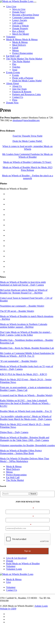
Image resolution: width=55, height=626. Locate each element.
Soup (14, 69)
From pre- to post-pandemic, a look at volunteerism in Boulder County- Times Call (26, 388)
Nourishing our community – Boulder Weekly (22, 306)
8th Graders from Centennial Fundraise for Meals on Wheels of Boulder (27, 155)
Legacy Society (19, 20)
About (9, 83)
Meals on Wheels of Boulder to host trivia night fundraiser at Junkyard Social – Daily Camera (23, 283)
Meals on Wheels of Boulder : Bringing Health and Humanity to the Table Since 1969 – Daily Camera (24, 438)
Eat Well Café (13, 56)
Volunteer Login (14, 569)
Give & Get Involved (16, 558)
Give (8, 6)
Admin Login (41, 606)
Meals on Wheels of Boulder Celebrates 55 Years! (27, 162)
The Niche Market (15, 58)
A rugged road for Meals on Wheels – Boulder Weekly (26, 395)
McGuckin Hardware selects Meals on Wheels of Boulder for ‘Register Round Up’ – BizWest (23, 291)
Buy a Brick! (18, 31)
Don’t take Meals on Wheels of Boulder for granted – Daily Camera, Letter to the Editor (25, 333)
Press (14, 100)
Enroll (15, 47)
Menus (15, 50)
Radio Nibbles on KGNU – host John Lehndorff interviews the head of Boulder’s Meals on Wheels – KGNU (25, 403)
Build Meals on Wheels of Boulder (23, 563)
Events (9, 72)
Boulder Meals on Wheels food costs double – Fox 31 (26, 411)
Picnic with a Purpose (22, 78)
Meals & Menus (14, 39)
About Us (17, 86)
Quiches (16, 67)
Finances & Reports (21, 91)
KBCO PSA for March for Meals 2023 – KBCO (23, 374)
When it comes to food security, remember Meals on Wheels (27, 147)
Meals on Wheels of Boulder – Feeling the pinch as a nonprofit (27, 177)
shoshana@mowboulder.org (26, 120)
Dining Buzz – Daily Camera (14, 432)
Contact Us (17, 97)
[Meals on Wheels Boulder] (17, 1)
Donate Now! (19, 12)
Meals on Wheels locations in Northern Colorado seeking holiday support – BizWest (23, 325)
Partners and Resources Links (26, 94)
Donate (9, 560)
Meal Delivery (19, 45)
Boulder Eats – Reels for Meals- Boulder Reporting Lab (27, 348)
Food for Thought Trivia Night (27, 136)
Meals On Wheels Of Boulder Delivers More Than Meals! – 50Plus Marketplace (24, 460)
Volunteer (10, 36)
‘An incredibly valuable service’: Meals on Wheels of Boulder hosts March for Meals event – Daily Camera (26, 417)
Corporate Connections (23, 17)
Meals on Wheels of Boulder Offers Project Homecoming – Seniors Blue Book (21, 452)
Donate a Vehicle (20, 25)
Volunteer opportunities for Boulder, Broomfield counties (27, 445)
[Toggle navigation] (35, 2)
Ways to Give (18, 9)
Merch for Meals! (20, 34)
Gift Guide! (17, 23)
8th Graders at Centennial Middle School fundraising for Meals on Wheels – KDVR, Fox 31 (27, 354)
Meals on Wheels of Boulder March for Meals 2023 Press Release (27, 168)
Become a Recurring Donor (25, 14)
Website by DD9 (8, 608)
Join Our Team (19, 89)
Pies (14, 64)
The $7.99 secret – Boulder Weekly (17, 311)
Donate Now (12, 102)
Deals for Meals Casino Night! (27, 80)
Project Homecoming (22, 53)
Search (33, 493)
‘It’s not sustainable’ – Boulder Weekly (18, 361)
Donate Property (20, 28)
